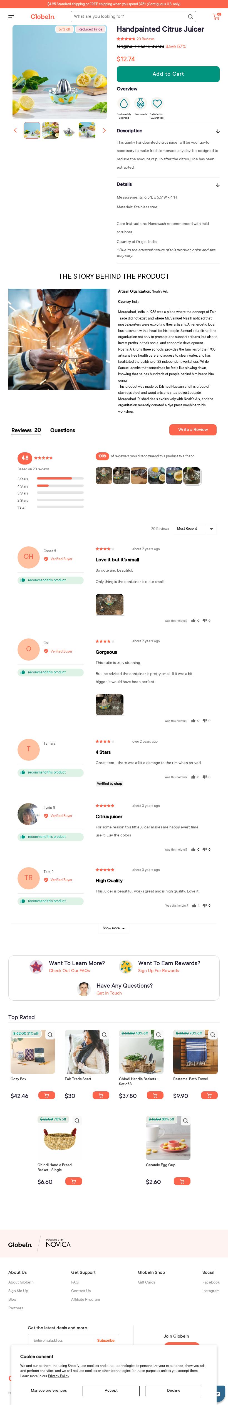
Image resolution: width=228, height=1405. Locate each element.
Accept (111, 1391)
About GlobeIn (21, 1282)
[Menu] (11, 16)
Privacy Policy (58, 1376)
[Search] (190, 16)
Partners (15, 1308)
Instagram (211, 1291)
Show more (111, 928)
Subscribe (106, 1341)
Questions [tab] (62, 431)
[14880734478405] (155, 1095)
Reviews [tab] (26, 431)
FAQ (75, 1282)
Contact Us (81, 1291)
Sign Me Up (18, 1291)
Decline (173, 1391)
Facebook (211, 1282)
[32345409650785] (209, 1095)
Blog (12, 1300)
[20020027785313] (73, 1181)
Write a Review (193, 429)
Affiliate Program (85, 1300)
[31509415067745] (182, 1181)
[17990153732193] (46, 1095)
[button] (104, 130)
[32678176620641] (101, 1095)
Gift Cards (146, 1282)
